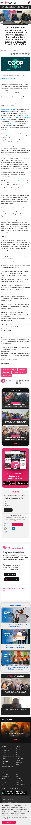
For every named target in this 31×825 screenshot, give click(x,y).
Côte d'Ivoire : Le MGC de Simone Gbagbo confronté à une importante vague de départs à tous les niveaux (15, 7)
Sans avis (7, 505)
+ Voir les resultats (18, 510)
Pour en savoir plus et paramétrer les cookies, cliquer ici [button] (15, 817)
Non (6, 503)
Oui (6, 501)
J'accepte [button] (9, 822)
